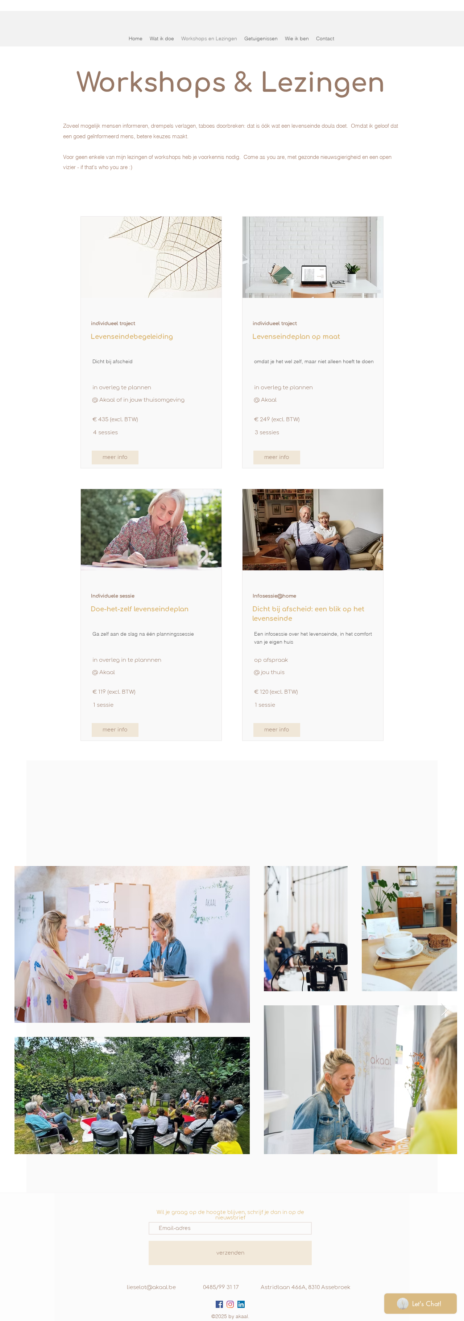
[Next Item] (444, 1010)
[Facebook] (219, 1304)
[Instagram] (230, 1304)
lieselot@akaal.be (151, 1287)
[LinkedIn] (241, 1304)
